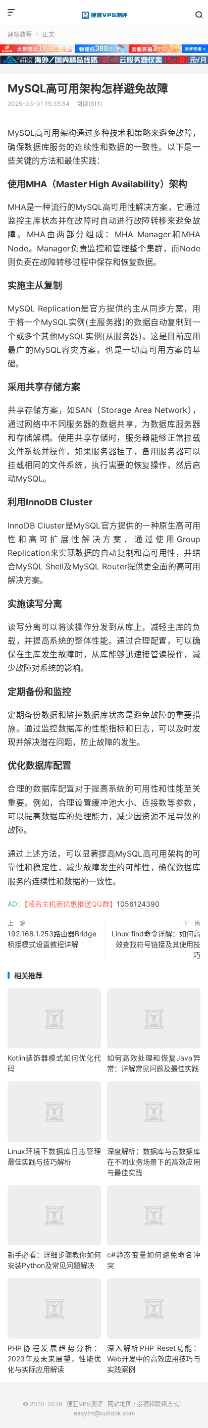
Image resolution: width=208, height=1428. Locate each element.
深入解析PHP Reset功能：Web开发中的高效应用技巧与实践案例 (153, 1358)
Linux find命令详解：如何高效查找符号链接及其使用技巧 (156, 944)
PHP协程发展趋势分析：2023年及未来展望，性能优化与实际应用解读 (54, 1358)
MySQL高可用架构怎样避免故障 (88, 88)
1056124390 (138, 904)
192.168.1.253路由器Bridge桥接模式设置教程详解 (52, 938)
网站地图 (120, 1404)
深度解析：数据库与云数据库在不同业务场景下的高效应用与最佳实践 (153, 1162)
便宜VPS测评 (103, 15)
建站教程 (20, 34)
